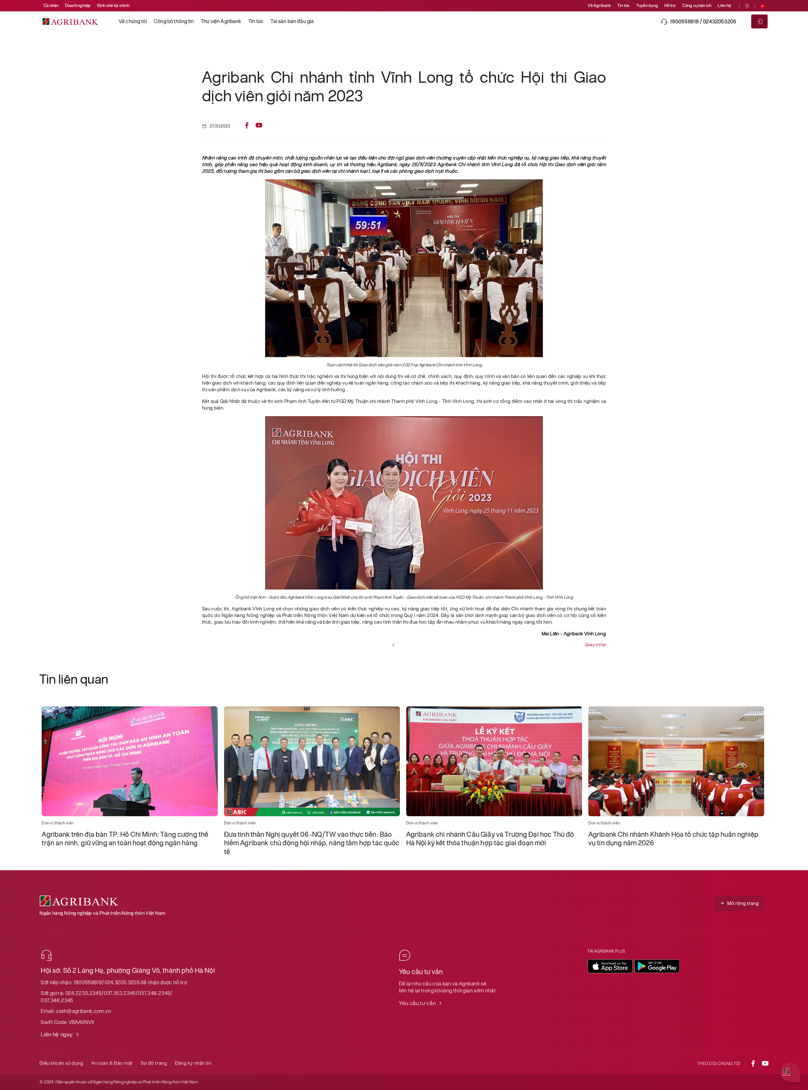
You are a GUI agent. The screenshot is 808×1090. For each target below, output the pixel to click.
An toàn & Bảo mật (112, 1063)
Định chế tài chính (113, 5)
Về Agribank (599, 5)
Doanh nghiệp (78, 5)
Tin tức (623, 5)
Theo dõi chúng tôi (718, 1064)
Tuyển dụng (647, 5)
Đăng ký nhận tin (193, 1063)
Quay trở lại (595, 644)
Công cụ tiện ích (696, 5)
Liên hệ (724, 5)
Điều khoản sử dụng (61, 1063)
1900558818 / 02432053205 (703, 21)
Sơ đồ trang (154, 1063)
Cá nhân (51, 5)
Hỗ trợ (670, 5)
